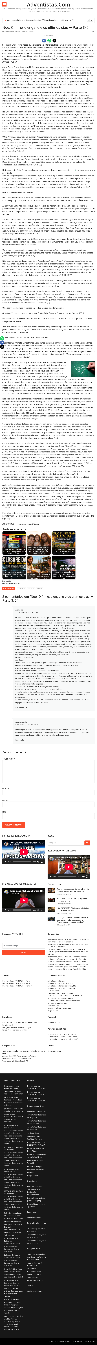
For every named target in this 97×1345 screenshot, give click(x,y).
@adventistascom (54, 1051)
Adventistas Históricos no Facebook (61, 988)
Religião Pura (53, 1010)
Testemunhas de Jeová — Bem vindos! (62, 1037)
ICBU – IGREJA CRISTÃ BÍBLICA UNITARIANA (65, 996)
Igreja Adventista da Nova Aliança (60, 998)
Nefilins (39, 588)
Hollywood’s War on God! (79, 187)
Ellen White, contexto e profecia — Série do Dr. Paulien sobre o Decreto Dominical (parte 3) (13, 1324)
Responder (19, 707)
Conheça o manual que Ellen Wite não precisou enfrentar (13, 1091)
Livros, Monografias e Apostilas (14, 1030)
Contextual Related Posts (11, 583)
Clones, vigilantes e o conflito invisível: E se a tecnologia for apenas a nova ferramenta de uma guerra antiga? (72, 920)
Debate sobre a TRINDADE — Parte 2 (17, 983)
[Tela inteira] (42, 862)
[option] (50, 20)
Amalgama (21, 588)
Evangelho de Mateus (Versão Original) (17, 1027)
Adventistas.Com (48, 4)
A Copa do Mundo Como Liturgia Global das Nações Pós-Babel (13, 1274)
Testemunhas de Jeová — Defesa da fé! (63, 1039)
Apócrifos (31, 588)
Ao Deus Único (53, 991)
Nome (5, 788)
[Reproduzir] (5, 862)
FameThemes (90, 1341)
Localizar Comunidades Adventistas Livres (64, 1001)
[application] (23, 852)
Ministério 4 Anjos (54, 1006)
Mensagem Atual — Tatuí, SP (59, 1003)
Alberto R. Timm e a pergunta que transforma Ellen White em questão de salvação (68, 951)
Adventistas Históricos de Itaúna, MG (62, 986)
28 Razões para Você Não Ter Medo (62, 1034)
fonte (21, 151)
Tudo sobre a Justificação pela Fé (15, 1061)
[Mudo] (38, 862)
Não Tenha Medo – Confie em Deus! (16, 1058)
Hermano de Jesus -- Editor (11, 31)
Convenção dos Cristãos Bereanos (61, 993)
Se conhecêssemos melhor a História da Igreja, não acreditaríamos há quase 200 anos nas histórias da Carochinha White (67, 959)
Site (4, 812)
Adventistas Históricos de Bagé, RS (61, 983)
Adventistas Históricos (56, 981)
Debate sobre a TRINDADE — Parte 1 (17, 981)
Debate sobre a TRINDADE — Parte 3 (17, 986)
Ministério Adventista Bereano (59, 1008)
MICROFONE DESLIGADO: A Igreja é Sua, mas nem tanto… (31, 20)
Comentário (8, 759)
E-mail (5, 800)
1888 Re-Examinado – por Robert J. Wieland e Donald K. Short (36, 1257)
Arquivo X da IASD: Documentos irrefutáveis (19, 1056)
